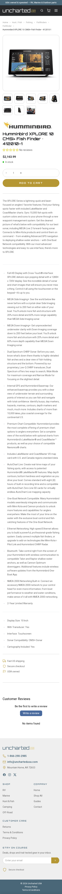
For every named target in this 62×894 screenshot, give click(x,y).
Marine (6, 795)
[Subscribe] (55, 860)
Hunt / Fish (17, 22)
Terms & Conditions (13, 832)
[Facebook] (4, 774)
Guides (37, 801)
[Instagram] (9, 774)
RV (4, 790)
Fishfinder (7, 26)
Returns (7, 827)
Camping (7, 807)
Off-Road (8, 812)
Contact (38, 807)
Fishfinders (42, 22)
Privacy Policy (10, 838)
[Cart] (48, 10)
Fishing (29, 22)
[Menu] (56, 10)
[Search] (42, 10)
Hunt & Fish (8, 801)
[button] (11, 150)
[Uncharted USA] (19, 10)
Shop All (38, 795)
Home (5, 22)
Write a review (31, 713)
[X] (15, 774)
